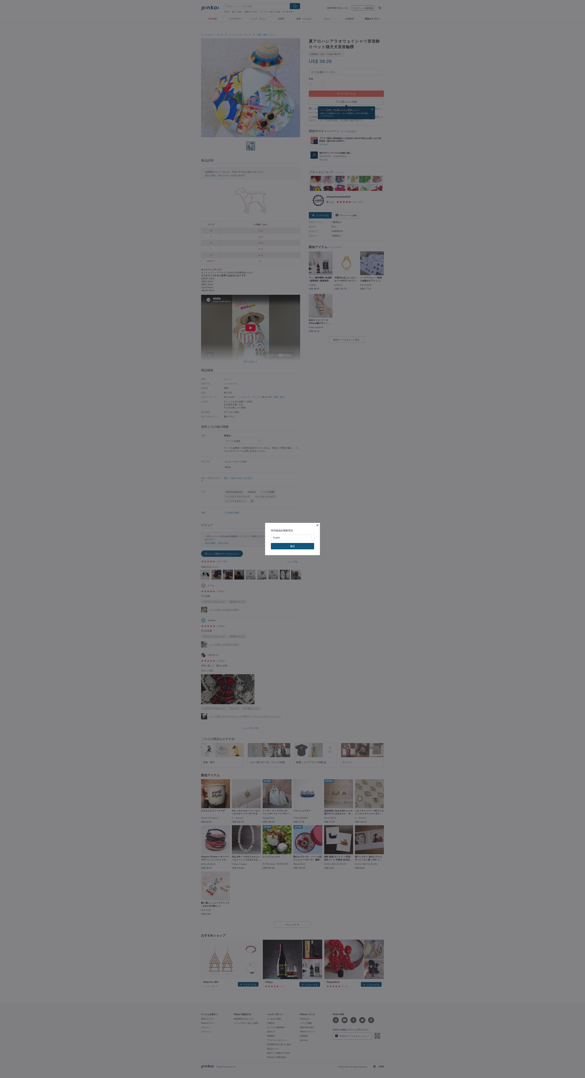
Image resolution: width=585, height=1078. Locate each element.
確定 (292, 546)
